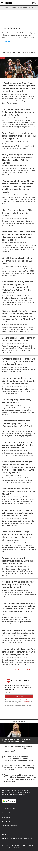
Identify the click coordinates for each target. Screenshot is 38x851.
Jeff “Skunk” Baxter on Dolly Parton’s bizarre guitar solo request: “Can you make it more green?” (20, 749)
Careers (4, 830)
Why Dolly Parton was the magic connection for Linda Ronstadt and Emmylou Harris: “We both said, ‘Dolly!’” (19, 758)
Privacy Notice (26, 701)
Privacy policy (6, 817)
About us (5, 834)
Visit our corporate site (17, 794)
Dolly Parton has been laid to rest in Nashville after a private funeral (17, 740)
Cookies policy (6, 821)
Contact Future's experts (10, 813)
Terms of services (24, 699)
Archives (27, 669)
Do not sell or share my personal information (17, 838)
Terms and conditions (9, 808)
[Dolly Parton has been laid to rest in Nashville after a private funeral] (19, 733)
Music (2, 58)
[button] (2, 3)
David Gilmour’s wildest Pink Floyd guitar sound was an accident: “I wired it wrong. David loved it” (19, 768)
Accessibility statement (9, 826)
